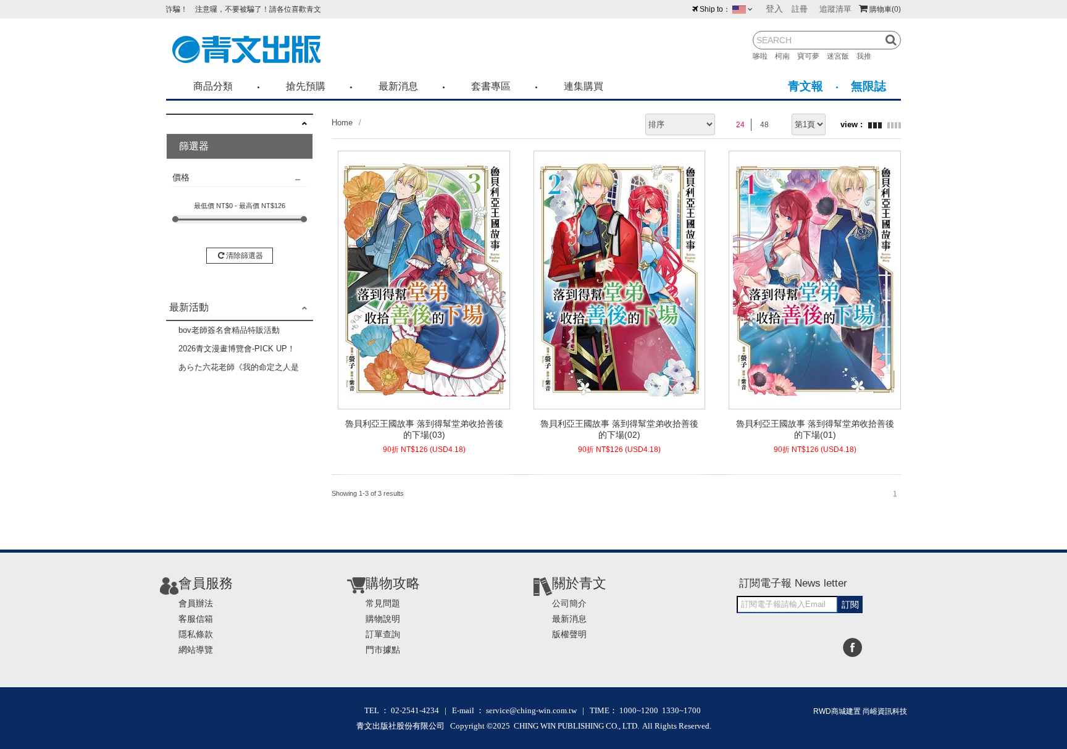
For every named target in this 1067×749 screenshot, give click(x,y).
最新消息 (398, 86)
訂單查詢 (383, 634)
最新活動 (189, 307)
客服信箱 (195, 619)
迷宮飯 (841, 56)
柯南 (786, 56)
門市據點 (383, 650)
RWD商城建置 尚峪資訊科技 (860, 711)
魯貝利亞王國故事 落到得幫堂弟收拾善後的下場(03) (424, 429)
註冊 (800, 9)
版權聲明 (569, 634)
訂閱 (850, 604)
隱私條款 (195, 634)
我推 (867, 56)
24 (740, 124)
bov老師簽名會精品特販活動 (229, 330)
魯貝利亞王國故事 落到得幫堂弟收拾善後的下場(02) (619, 429)
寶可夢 (812, 56)
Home (342, 122)
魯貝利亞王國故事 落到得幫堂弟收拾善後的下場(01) (815, 429)
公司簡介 (569, 603)
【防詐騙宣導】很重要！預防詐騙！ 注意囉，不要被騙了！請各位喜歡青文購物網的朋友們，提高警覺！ (209, 9)
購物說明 (383, 619)
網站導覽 (195, 650)
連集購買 (583, 86)
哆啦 (764, 56)
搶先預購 (305, 86)
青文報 (805, 86)
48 (764, 124)
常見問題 (383, 603)
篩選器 (194, 146)
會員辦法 (195, 603)
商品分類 (213, 86)
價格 (181, 177)
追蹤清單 (835, 9)
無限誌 (868, 86)
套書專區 (491, 86)
